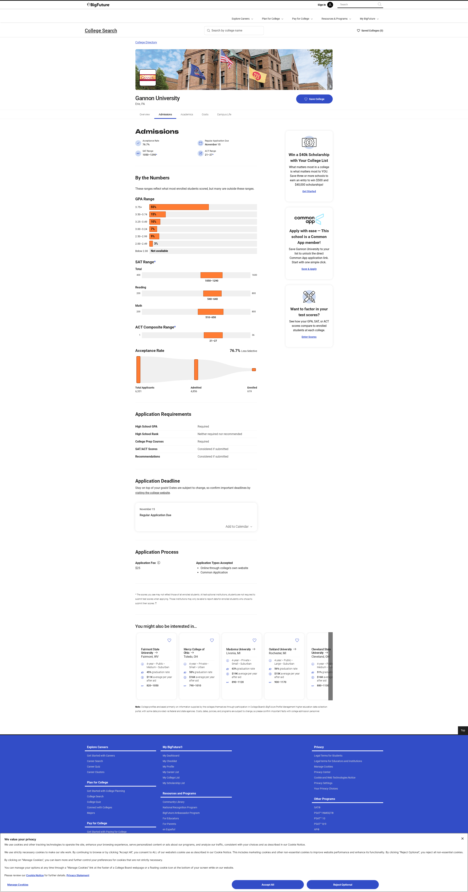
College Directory (146, 42)
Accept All (268, 884)
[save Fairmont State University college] (169, 640)
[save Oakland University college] (297, 640)
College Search (101, 30)
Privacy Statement (78, 875)
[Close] (462, 839)
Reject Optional (342, 884)
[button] (137, 666)
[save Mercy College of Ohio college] (212, 640)
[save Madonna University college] (254, 640)
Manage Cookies (17, 884)
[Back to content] (156, 603)
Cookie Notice (35, 875)
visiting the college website (152, 493)
